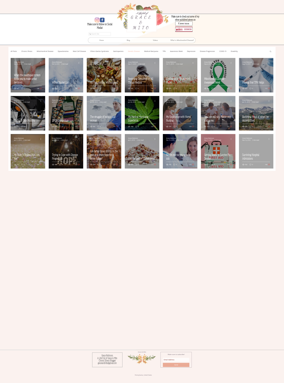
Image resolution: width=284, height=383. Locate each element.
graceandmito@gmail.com (107, 362)
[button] (270, 51)
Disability (234, 51)
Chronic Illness (26, 51)
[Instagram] (97, 20)
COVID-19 (222, 51)
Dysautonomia (63, 51)
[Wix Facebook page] (102, 20)
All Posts (14, 51)
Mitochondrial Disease (45, 51)
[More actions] (41, 63)
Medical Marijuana (151, 51)
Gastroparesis (118, 51)
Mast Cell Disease (79, 51)
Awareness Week (176, 51)
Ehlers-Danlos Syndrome (99, 51)
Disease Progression (207, 51)
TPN (164, 51)
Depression (191, 51)
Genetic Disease (134, 51)
